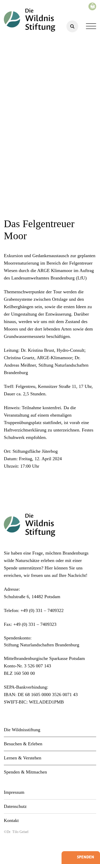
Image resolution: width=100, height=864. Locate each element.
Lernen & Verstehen (22, 757)
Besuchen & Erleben (23, 743)
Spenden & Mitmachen (25, 772)
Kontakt (11, 820)
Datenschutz (15, 806)
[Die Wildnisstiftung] (29, 20)
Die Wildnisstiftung (22, 729)
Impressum (14, 792)
